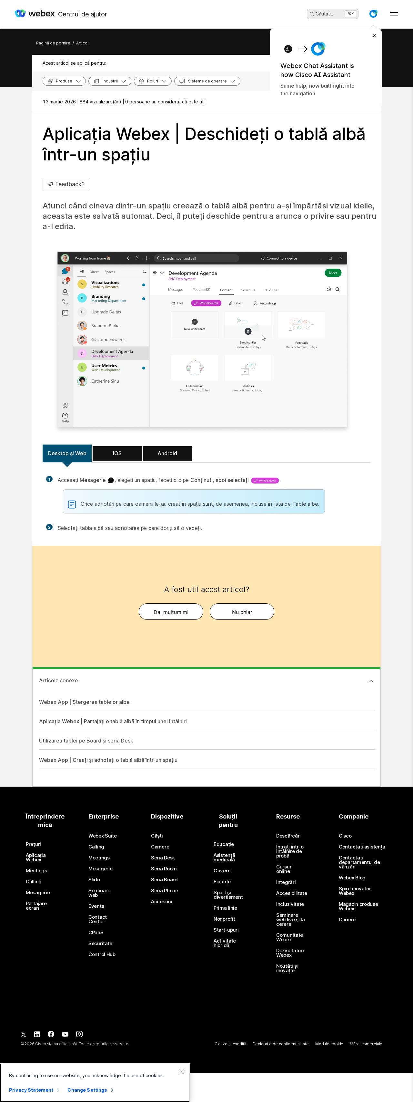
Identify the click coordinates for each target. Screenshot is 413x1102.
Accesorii (161, 901)
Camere (160, 847)
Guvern (222, 870)
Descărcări (288, 836)
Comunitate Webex (289, 937)
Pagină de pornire (53, 43)
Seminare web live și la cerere (290, 919)
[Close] (181, 1071)
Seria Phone (164, 890)
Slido (94, 879)
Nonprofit (224, 919)
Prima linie (225, 908)
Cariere (347, 919)
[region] (95, 1082)
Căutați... (325, 13)
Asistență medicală (224, 857)
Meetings (36, 870)
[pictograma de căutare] (312, 14)
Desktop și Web (67, 453)
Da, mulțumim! (171, 612)
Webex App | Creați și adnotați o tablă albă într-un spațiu (108, 760)
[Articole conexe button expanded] (371, 681)
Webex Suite (102, 836)
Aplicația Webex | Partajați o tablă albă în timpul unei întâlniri (113, 721)
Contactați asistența (362, 847)
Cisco (345, 836)
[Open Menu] (394, 13)
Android (167, 453)
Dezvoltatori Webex (290, 952)
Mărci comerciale (366, 1043)
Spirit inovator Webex (355, 891)
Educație (224, 844)
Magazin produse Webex (358, 906)
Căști (157, 836)
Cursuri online (284, 869)
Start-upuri (226, 930)
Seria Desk (163, 858)
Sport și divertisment (228, 894)
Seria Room (164, 869)
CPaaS (96, 932)
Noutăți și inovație (287, 968)
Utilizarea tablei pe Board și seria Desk (86, 740)
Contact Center (97, 919)
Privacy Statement (31, 1090)
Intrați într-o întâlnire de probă (290, 851)
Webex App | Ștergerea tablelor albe (84, 702)
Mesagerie (38, 892)
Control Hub (102, 954)
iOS (117, 453)
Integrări (286, 882)
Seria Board (164, 879)
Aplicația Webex (35, 857)
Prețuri (33, 844)
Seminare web (99, 892)
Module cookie (329, 1043)
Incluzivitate (290, 904)
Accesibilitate (291, 893)
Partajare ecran (36, 905)
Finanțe (222, 881)
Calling (34, 881)
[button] (373, 13)
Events (96, 906)
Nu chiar (242, 612)
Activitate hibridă (225, 943)
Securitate (100, 943)
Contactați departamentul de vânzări (359, 862)
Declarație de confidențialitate (281, 1043)
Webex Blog (352, 878)
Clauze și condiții (230, 1043)
